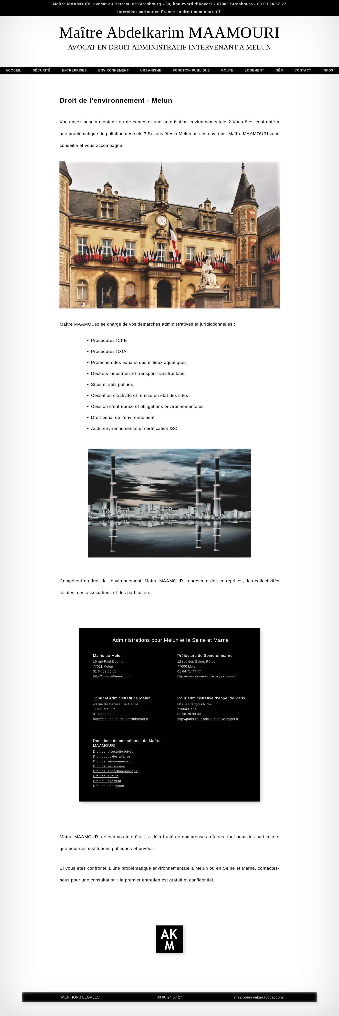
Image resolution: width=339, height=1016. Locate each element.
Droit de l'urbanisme (109, 766)
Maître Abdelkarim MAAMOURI (169, 32)
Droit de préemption (108, 786)
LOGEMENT (254, 70)
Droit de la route (105, 776)
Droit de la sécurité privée (113, 751)
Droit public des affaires (112, 756)
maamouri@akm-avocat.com (258, 997)
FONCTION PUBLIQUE (191, 70)
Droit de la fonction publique (115, 771)
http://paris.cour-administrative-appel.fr (207, 719)
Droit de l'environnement (112, 761)
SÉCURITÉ (42, 70)
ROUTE (227, 70)
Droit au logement (107, 781)
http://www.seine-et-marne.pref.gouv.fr (207, 676)
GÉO (279, 70)
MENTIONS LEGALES (80, 997)
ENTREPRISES (74, 70)
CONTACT (302, 70)
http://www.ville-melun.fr (112, 676)
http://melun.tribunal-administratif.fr (120, 719)
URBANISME (150, 70)
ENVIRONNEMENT (113, 70)
